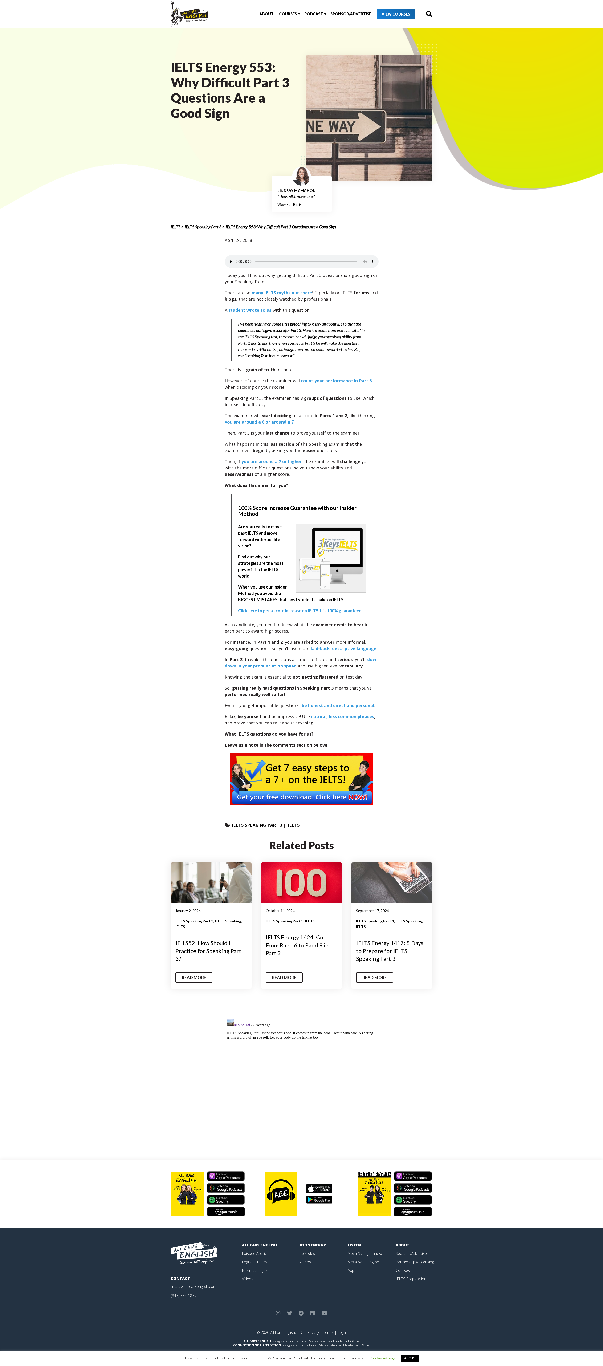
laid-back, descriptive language (343, 648)
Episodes (307, 1253)
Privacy (313, 1332)
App (351, 1270)
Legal (342, 1332)
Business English (256, 1270)
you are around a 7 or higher (271, 461)
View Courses (396, 14)
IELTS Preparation (411, 1278)
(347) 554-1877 (183, 1295)
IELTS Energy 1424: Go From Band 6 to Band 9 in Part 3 (297, 945)
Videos (247, 1278)
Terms (328, 1332)
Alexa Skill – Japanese (365, 1253)
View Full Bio (288, 204)
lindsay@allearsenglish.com (193, 1286)
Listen (354, 1245)
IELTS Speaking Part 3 (203, 226)
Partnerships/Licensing (415, 1262)
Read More (194, 977)
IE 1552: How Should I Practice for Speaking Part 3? (208, 950)
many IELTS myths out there (282, 292)
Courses (288, 14)
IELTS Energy (313, 1245)
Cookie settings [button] (383, 1358)
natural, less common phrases (342, 716)
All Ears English (259, 1245)
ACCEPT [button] (410, 1358)
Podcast (313, 14)
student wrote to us (249, 310)
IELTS (175, 226)
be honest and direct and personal (338, 705)
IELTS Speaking (228, 921)
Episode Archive (255, 1253)
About (266, 14)
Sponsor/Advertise (350, 14)
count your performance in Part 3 (336, 381)
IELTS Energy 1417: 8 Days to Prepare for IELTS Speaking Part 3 (389, 950)
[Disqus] (302, 1076)
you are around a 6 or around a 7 (259, 422)
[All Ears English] (194, 1252)
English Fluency (254, 1262)
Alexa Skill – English (363, 1262)
